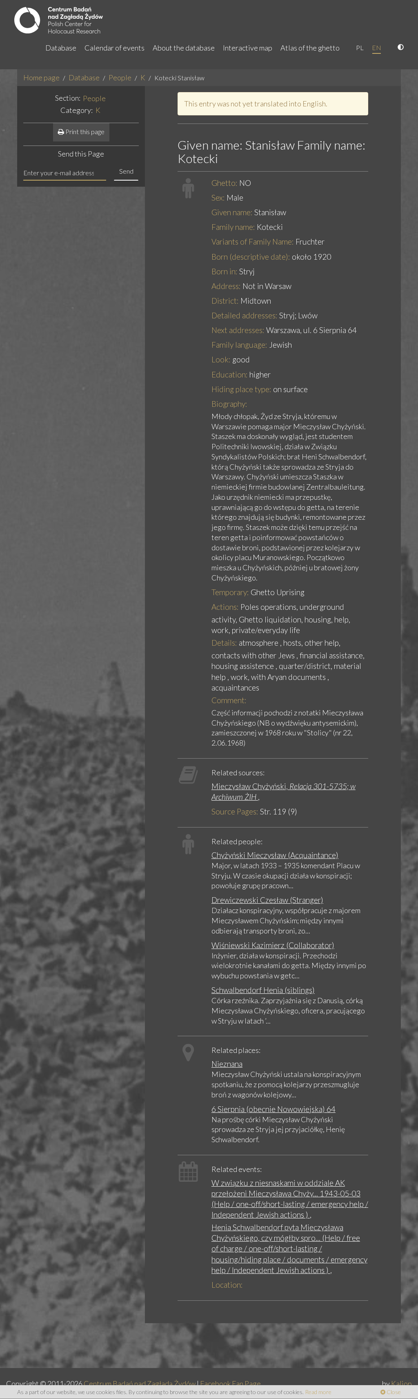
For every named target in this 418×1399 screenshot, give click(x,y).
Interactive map (247, 47)
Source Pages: (234, 811)
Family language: (239, 344)
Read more (318, 1391)
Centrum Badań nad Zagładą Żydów (140, 1383)
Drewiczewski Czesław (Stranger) (267, 900)
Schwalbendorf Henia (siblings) (263, 990)
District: (225, 300)
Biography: (229, 403)
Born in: (224, 271)
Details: (224, 642)
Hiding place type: (241, 389)
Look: (221, 359)
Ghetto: (224, 183)
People (120, 77)
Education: (229, 374)
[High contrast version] (402, 48)
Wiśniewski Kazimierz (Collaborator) (272, 945)
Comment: (229, 700)
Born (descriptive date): (250, 256)
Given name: (232, 212)
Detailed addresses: (244, 315)
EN (376, 47)
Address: (226, 286)
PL (360, 47)
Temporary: (230, 592)
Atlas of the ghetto (310, 47)
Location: (227, 1284)
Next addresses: (238, 330)
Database (60, 47)
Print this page (84, 131)
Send (126, 171)
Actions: (225, 606)
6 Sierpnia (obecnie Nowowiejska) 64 (273, 1109)
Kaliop (401, 1383)
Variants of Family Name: (252, 241)
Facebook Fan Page (230, 1383)
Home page (41, 77)
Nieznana (226, 1063)
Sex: (218, 197)
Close (393, 1391)
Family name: (233, 227)
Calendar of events (114, 47)
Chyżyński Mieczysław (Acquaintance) (274, 855)
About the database (184, 47)
